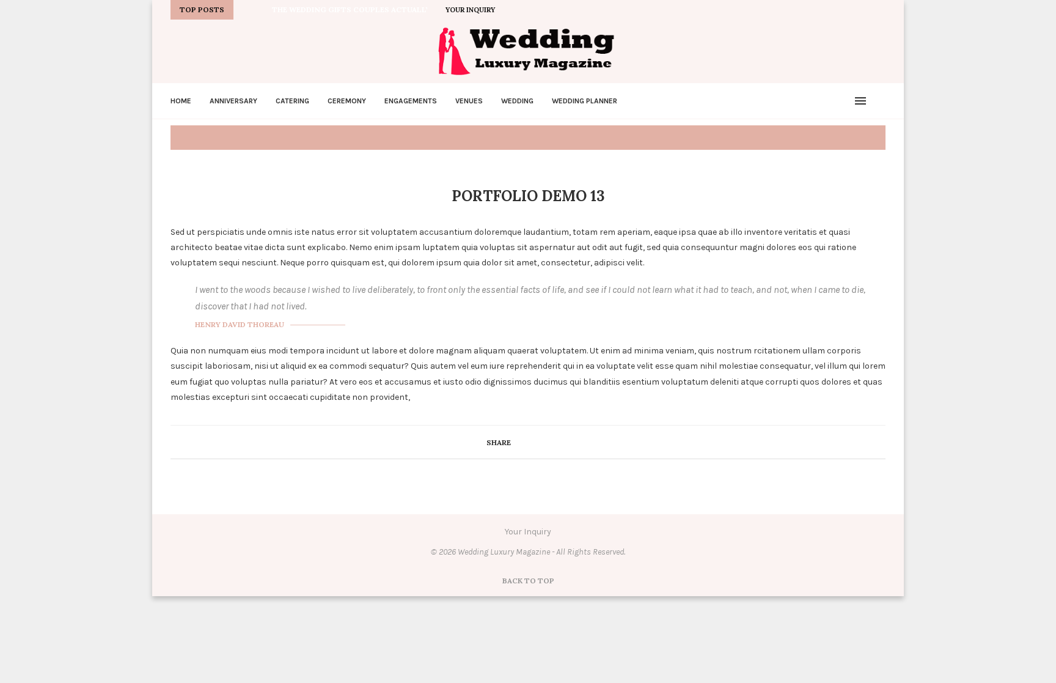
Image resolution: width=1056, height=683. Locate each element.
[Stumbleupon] (882, 10)
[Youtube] (840, 10)
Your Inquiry (470, 10)
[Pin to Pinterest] (547, 442)
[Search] (879, 101)
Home (180, 101)
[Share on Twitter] (535, 442)
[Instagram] (812, 10)
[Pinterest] (826, 10)
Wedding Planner (584, 101)
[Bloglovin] (854, 10)
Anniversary (233, 101)
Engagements (410, 101)
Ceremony (347, 101)
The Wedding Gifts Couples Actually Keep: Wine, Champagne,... (403, 9)
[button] (245, 10)
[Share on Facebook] (522, 442)
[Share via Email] (560, 442)
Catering (292, 101)
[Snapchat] (868, 10)
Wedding (517, 101)
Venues (469, 101)
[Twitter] (798, 10)
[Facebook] (784, 10)
